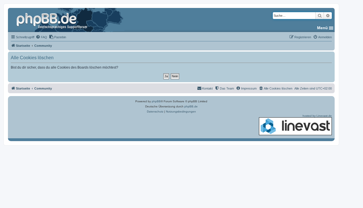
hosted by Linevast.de (317, 115)
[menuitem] (41, 37)
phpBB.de (191, 106)
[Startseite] (52, 19)
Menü (322, 28)
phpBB (156, 101)
